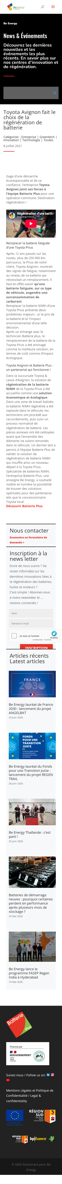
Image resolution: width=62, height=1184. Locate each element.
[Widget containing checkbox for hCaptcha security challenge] (31, 635)
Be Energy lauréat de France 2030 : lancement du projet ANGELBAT (31, 708)
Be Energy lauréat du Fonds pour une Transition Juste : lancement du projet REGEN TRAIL (31, 772)
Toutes (48, 140)
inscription (36, 648)
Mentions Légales (19, 1090)
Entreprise (28, 137)
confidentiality (16, 1101)
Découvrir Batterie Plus (24, 506)
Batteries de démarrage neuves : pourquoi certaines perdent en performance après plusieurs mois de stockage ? (31, 903)
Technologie (31, 140)
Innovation (11, 140)
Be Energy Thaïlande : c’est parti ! (30, 834)
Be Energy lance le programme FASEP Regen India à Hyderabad (29, 973)
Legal (34, 1095)
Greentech (47, 137)
